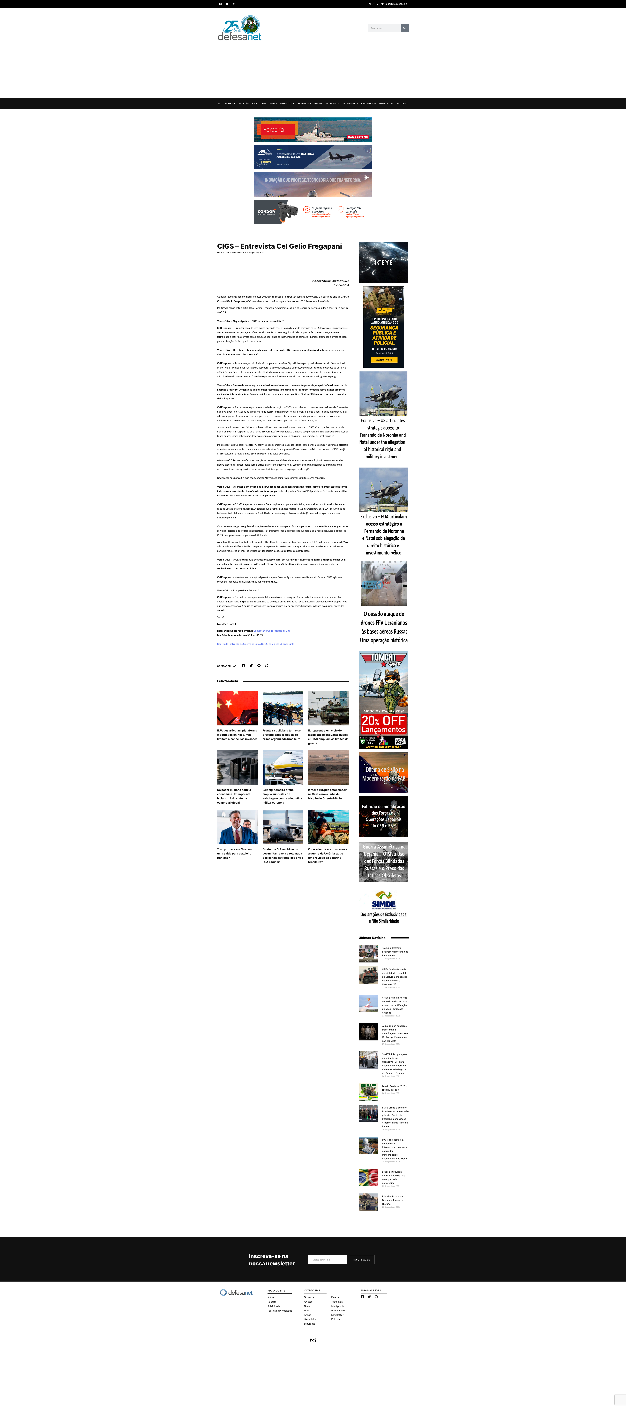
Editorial (402, 103)
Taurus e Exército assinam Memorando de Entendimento (395, 951)
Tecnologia (333, 103)
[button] (243, 665)
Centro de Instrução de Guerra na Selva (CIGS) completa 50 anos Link (255, 643)
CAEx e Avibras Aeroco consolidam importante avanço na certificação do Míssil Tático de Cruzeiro (394, 1005)
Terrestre (230, 103)
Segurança (304, 103)
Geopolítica (287, 103)
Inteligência (350, 103)
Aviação (244, 103)
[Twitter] (227, 3)
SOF (264, 103)
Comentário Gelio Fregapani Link (271, 630)
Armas (273, 103)
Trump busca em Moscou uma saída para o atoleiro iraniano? (234, 853)
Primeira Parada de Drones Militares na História (392, 1200)
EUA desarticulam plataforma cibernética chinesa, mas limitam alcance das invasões (237, 735)
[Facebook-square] (220, 3)
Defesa (318, 103)
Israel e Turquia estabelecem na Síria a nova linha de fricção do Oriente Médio (328, 794)
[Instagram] (233, 3)
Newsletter (386, 103)
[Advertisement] (313, 66)
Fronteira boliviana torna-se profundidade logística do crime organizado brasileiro (282, 735)
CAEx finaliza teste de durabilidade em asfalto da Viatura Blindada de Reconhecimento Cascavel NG (395, 977)
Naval (255, 103)
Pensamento (368, 103)
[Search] (405, 28)
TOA (262, 252)
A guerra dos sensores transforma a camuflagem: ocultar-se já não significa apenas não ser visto (395, 1033)
